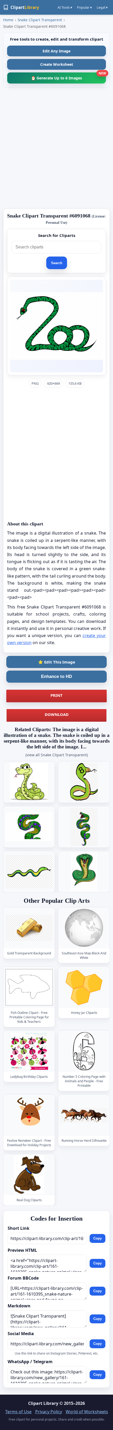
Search (56, 263)
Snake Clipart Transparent (40, 19)
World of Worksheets (87, 1412)
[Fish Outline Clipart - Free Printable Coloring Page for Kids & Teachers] (29, 987)
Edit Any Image (56, 50)
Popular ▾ (84, 7)
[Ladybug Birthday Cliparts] (29, 1051)
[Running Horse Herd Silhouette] (84, 1115)
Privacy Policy (48, 1412)
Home (8, 19)
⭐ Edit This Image (56, 662)
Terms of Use (18, 1412)
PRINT (56, 695)
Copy (97, 1238)
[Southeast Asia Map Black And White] (84, 928)
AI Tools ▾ (65, 7)
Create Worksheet (56, 64)
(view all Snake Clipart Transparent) (56, 754)
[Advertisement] (56, 148)
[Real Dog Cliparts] (29, 1175)
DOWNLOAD (57, 714)
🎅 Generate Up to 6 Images (68, 76)
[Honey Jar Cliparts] (84, 987)
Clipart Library (43, 1403)
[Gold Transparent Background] (29, 928)
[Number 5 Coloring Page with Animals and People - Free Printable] (84, 1051)
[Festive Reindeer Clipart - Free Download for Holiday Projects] (29, 1115)
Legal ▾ (102, 7)
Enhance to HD (56, 676)
